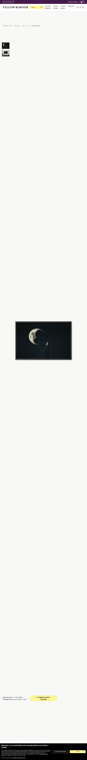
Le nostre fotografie (47, 7)
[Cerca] (41, 7)
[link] (15, 7)
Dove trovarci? (8, 2)
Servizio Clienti (72, 2)
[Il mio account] (77, 7)
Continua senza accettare (60, 751)
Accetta (77, 751)
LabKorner (71, 6)
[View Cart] (83, 7)
